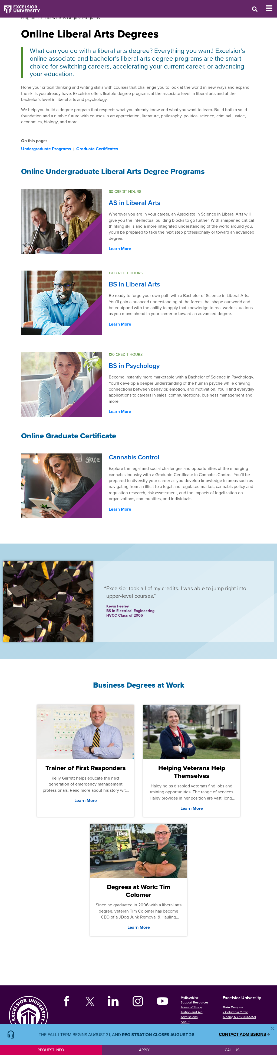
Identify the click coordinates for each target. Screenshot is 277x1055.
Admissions (189, 1017)
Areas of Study (191, 1007)
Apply (144, 1050)
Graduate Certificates (97, 149)
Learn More (85, 800)
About (185, 1021)
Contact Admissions (242, 1034)
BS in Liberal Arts (134, 284)
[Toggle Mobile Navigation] (271, 8)
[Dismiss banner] (272, 1028)
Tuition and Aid (192, 1012)
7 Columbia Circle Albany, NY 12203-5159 (239, 1014)
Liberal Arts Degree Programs (72, 18)
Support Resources (195, 1002)
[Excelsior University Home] (20, 6)
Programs (29, 18)
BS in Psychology (134, 365)
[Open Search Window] (255, 9)
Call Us (232, 1050)
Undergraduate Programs (46, 149)
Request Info (51, 1050)
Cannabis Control (134, 457)
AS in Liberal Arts (134, 202)
